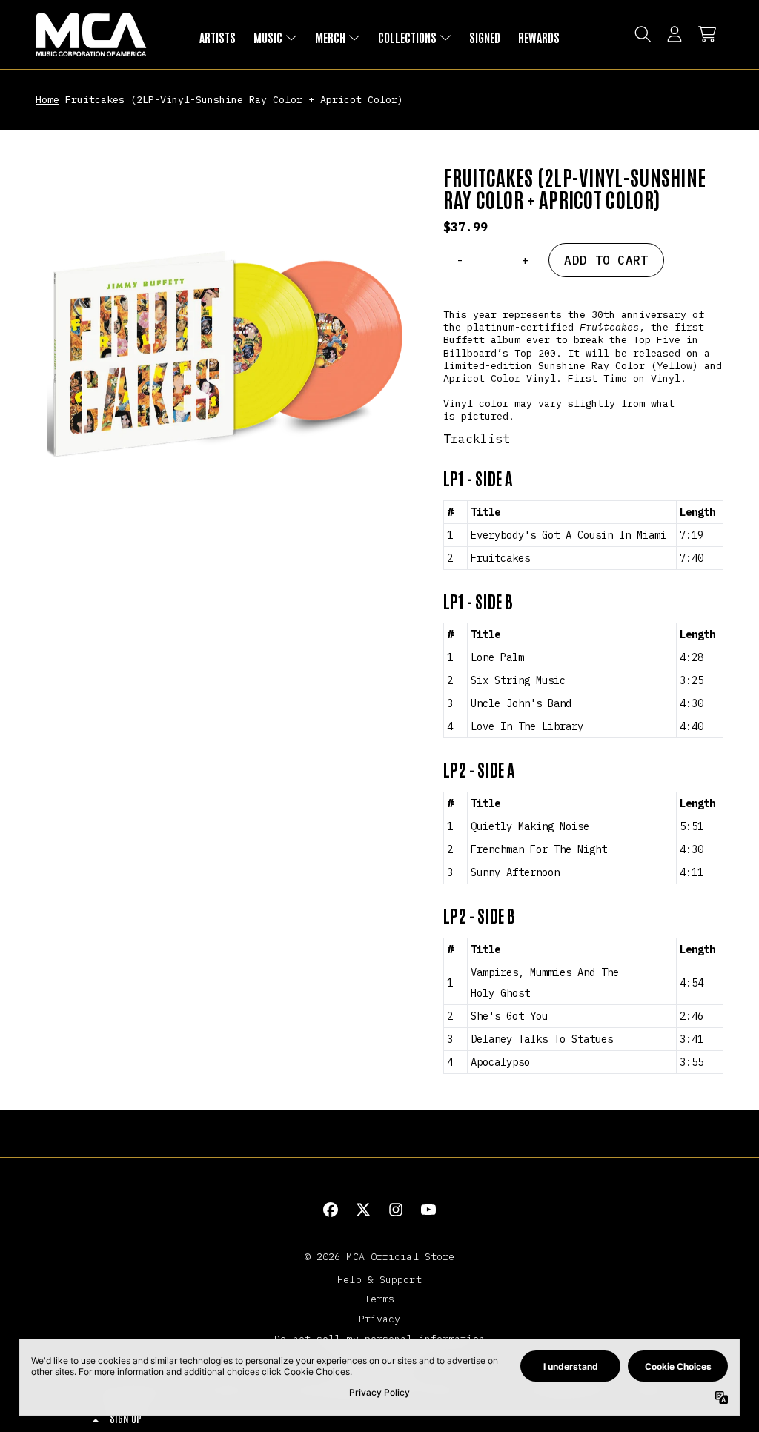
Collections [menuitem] (407, 37)
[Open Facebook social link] (330, 1209)
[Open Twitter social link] (363, 1209)
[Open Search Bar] (642, 34)
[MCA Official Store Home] (91, 34)
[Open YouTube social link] (428, 1209)
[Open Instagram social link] (396, 1209)
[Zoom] (225, 354)
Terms (380, 1298)
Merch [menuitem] (330, 37)
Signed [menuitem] (484, 37)
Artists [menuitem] (217, 37)
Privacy (380, 1318)
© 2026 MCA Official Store (380, 1256)
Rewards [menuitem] (539, 37)
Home (47, 99)
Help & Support (379, 1279)
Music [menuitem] (267, 37)
